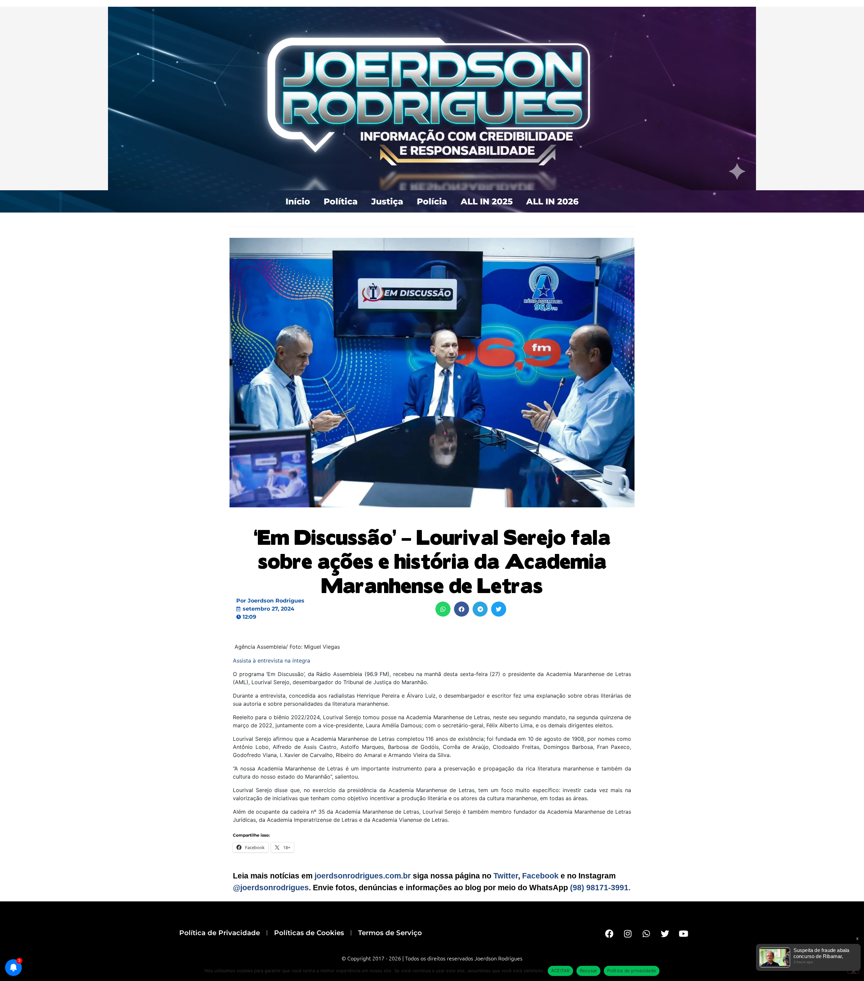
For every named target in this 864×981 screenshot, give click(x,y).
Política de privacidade (631, 970)
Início (298, 201)
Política (341, 201)
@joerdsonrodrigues (271, 887)
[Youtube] (683, 933)
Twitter (505, 875)
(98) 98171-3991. (600, 887)
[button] (443, 609)
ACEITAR (560, 970)
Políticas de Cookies (309, 933)
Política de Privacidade (219, 933)
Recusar (588, 970)
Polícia (432, 201)
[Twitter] (664, 933)
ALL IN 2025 (487, 201)
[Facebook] (609, 933)
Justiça (387, 201)
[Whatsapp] (646, 933)
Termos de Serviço (390, 933)
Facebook (540, 875)
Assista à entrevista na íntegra (271, 660)
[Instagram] (627, 933)
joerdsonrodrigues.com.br (362, 875)
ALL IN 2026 (552, 201)
